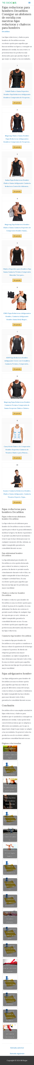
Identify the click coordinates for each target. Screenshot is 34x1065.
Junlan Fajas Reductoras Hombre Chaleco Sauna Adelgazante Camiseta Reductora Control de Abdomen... (17, 183)
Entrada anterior (17, 1048)
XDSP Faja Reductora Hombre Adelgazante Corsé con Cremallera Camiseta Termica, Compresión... (17, 361)
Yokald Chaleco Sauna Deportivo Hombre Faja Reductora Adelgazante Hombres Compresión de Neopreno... (17, 94)
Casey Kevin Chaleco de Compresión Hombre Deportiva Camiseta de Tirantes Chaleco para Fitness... (17, 450)
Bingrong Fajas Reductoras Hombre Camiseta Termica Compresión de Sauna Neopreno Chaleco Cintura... (17, 405)
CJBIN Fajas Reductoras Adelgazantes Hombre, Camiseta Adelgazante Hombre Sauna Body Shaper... (17, 316)
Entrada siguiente (17, 1053)
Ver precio (17, 103)
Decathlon (6, 31)
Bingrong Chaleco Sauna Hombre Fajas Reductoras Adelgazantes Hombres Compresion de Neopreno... (17, 139)
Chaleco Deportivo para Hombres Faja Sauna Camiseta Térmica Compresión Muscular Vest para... (17, 272)
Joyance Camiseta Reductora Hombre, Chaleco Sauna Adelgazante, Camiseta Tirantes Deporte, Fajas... (17, 494)
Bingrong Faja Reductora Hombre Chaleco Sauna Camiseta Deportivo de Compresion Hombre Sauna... (17, 228)
